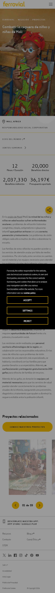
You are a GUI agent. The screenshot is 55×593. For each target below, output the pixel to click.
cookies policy (29, 292)
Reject (27, 320)
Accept (27, 300)
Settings (27, 310)
